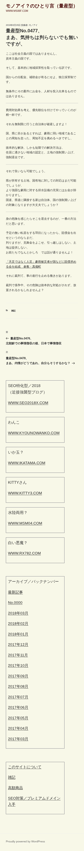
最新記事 (15, 592)
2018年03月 (18, 613)
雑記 (13, 310)
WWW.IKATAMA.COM (26, 463)
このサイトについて (24, 767)
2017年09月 (18, 676)
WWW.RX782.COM (24, 553)
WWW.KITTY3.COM (25, 493)
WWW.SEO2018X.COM (28, 403)
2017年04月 (18, 728)
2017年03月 (18, 739)
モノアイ (33, 25)
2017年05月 (18, 718)
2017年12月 (18, 644)
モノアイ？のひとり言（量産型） (42, 5)
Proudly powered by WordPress (25, 841)
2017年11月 (18, 655)
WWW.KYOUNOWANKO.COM (34, 433)
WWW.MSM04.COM (25, 523)
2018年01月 (18, 634)
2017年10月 (18, 665)
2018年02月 (18, 623)
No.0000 (15, 602)
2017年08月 (18, 686)
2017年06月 (18, 707)
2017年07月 (18, 697)
